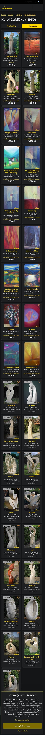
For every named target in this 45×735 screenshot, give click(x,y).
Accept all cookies (22, 726)
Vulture (11, 477)
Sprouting (32, 211)
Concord (32, 477)
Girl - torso (11, 586)
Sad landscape (32, 56)
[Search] (35, 7)
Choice (32, 513)
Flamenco (11, 550)
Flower (11, 329)
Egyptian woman (11, 621)
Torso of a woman (11, 441)
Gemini (32, 621)
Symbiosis (11, 94)
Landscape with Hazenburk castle (11, 290)
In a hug (32, 405)
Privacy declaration (22, 720)
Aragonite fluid (32, 367)
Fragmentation (11, 133)
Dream (32, 329)
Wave (11, 513)
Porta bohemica (32, 289)
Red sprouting (11, 251)
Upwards (11, 405)
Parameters (33, 26)
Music (32, 550)
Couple (32, 586)
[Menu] (40, 7)
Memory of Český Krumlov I (11, 212)
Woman (32, 94)
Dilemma (32, 133)
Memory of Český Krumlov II (32, 172)
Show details (22, 731)
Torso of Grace (11, 56)
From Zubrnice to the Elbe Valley (11, 172)
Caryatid (32, 441)
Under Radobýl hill (11, 367)
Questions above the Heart (32, 658)
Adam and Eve (32, 251)
